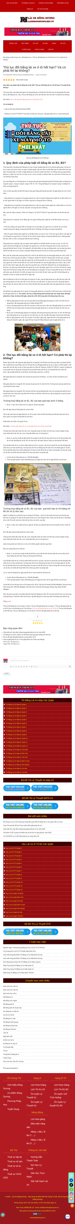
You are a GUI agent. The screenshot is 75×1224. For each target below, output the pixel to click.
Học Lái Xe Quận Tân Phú (14, 901)
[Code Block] (29, 666)
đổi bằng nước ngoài (10, 1000)
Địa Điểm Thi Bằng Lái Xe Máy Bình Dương (28, 955)
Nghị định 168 (7, 1036)
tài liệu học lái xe (8, 1040)
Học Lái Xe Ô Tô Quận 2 (14, 852)
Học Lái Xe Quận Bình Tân (14, 897)
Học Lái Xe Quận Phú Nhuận (15, 908)
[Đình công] (18, 666)
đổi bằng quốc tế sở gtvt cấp (12, 1008)
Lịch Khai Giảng (38, 1085)
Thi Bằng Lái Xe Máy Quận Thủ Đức (22, 972)
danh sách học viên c (10, 993)
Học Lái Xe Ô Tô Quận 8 (14, 874)
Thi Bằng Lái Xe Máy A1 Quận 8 (16, 731)
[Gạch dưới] (16, 666)
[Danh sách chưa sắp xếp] (24, 666)
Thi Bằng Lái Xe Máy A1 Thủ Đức (17, 772)
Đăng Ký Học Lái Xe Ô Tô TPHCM (33, 947)
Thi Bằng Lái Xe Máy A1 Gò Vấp (16, 768)
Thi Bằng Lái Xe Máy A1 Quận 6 (16, 723)
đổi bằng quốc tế (8, 1004)
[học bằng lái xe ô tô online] (44, 934)
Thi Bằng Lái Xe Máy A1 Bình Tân (17, 753)
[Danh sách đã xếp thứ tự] (21, 666)
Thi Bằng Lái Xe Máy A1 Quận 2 (16, 708)
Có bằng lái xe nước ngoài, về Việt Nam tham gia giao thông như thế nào (27, 634)
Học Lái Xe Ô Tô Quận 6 (14, 867)
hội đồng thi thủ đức (9, 1029)
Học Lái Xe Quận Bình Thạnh (15, 905)
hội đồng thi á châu (9, 1018)
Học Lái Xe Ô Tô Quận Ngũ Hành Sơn (23, 951)
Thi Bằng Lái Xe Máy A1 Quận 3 (16, 712)
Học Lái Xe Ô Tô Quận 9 (14, 878)
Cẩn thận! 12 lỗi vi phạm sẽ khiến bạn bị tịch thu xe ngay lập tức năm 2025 (27, 832)
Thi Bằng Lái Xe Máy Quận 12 (24, 965)
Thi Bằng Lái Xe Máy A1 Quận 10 (17, 738)
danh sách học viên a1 (10, 986)
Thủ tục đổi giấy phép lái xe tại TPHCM (45, 608)
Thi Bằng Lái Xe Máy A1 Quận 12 (17, 746)
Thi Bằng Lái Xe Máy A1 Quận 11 (16, 742)
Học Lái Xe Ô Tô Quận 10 (14, 882)
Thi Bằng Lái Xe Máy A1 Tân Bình (17, 749)
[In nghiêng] (13, 666)
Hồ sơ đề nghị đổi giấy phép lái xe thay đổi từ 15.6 (26, 99)
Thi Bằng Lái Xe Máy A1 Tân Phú (17, 757)
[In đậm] (11, 666)
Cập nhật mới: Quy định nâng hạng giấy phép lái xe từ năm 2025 (24, 632)
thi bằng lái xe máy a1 (10, 1043)
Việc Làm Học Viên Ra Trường (13, 1061)
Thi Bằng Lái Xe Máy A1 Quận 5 (16, 719)
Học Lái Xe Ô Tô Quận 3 (14, 856)
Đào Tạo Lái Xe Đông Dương (37, 20)
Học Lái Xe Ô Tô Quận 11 (14, 886)
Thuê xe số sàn (14, 1161)
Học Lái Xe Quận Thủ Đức (14, 916)
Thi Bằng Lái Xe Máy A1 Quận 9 (16, 734)
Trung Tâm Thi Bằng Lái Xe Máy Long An (27, 962)
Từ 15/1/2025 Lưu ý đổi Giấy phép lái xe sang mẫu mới (21, 836)
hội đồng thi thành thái (10, 1025)
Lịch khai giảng (38, 1119)
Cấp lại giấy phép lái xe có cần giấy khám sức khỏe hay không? (31, 426)
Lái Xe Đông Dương (19, 1197)
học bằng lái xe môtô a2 (11, 1011)
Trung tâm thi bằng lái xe (11, 1054)
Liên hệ (5, 1033)
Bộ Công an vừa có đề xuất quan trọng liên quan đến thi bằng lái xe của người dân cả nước (33, 822)
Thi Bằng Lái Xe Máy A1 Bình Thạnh (18, 761)
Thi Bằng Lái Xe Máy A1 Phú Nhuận (17, 765)
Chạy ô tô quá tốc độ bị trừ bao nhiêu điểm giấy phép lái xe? (22, 825)
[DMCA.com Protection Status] (37, 1214)
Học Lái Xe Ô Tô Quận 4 (14, 859)
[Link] (31, 666)
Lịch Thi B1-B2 (61, 1089)
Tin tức (5, 1051)
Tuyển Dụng (7, 1058)
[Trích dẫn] (26, 666)
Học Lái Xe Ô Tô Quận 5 (14, 863)
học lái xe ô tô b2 (8, 1015)
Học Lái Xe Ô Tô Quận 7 (14, 871)
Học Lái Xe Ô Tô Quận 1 (14, 848)
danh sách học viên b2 (10, 990)
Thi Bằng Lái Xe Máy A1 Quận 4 (16, 716)
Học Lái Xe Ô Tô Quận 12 (14, 889)
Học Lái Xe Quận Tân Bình (14, 893)
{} (34, 666)
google (9, 601)
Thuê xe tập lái (14, 1157)
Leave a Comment (41, 74)
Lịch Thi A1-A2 (38, 1089)
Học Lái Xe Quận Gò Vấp (14, 912)
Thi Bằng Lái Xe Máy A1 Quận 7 (16, 727)
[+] (36, 666)
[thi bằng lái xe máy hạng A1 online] (44, 791)
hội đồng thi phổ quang (10, 1022)
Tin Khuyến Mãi (8, 1047)
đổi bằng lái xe (15, 641)
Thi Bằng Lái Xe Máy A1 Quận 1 (16, 704)
